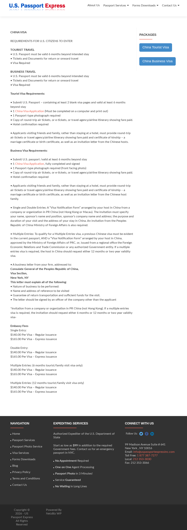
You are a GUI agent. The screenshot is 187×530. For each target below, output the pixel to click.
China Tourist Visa (155, 47)
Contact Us (169, 5)
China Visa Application (29, 111)
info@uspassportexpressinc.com (154, 451)
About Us (93, 5)
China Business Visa (157, 61)
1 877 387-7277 (147, 455)
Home (16, 433)
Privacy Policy (21, 472)
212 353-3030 (142, 459)
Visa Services (20, 452)
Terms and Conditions (26, 478)
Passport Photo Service (27, 446)
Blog (15, 465)
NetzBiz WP (54, 513)
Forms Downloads (144, 5)
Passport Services (114, 5)
